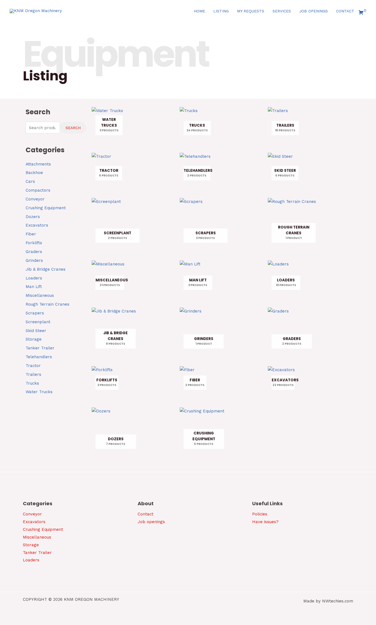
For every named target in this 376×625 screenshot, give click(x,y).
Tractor (33, 365)
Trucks (32, 383)
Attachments (38, 164)
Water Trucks (39, 391)
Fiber (31, 234)
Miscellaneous (40, 295)
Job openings (151, 521)
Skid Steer (36, 330)
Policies (259, 514)
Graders (34, 251)
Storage (34, 339)
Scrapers (35, 313)
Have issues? (265, 521)
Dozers (33, 216)
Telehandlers (39, 356)
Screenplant (38, 321)
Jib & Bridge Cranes (46, 269)
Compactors (38, 190)
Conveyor (35, 199)
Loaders (34, 278)
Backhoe (34, 172)
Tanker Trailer (40, 348)
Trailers (33, 374)
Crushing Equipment (46, 207)
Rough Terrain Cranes (47, 304)
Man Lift (34, 286)
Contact (145, 514)
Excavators (37, 225)
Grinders (34, 260)
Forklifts (34, 242)
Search (73, 128)
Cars (30, 181)
